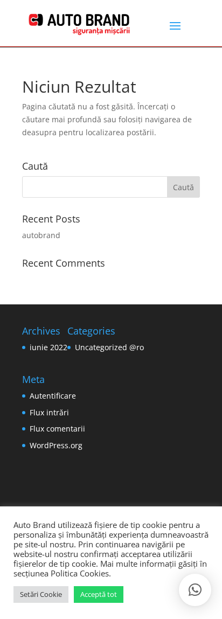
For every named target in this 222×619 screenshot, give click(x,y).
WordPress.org (56, 445)
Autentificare (53, 396)
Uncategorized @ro (109, 347)
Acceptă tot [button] (98, 594)
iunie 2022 (48, 347)
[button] (195, 590)
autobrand (41, 235)
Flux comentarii (57, 428)
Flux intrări (49, 412)
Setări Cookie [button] (41, 594)
